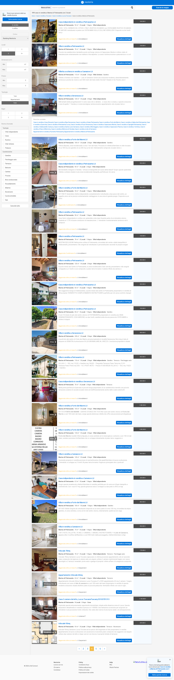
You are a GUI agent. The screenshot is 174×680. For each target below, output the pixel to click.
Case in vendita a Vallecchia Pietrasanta (133, 122)
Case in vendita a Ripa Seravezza (64, 122)
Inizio (33, 16)
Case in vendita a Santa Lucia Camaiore (66, 127)
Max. (4, 69)
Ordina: (15, 34)
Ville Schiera (9, 144)
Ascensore (9, 192)
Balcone (8, 168)
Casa (7, 136)
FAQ (110, 665)
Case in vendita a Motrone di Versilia (62, 129)
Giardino (8, 156)
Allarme (7, 188)
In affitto (15, 28)
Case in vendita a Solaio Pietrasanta (87, 122)
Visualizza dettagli (124, 39)
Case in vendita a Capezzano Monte (104, 124)
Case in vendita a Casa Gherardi (43, 122)
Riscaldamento (10, 184)
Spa (6, 200)
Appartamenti (15, 99)
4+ (22, 53)
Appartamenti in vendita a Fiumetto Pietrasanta (48, 131)
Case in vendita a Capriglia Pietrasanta (129, 124)
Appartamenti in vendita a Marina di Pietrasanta (79, 131)
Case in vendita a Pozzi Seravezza (82, 124)
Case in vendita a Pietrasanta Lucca (59, 124)
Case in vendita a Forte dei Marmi (109, 122)
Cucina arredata (10, 196)
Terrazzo (8, 164)
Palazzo (8, 148)
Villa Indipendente (11, 132)
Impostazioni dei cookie (86, 672)
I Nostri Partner (114, 667)
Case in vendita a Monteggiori (89, 127)
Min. (4, 64)
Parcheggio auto (11, 160)
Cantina (7, 172)
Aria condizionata (11, 180)
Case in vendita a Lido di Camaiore (85, 129)
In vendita (15, 25)
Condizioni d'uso (84, 665)
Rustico (7, 140)
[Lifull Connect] (142, 667)
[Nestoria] (87, 3)
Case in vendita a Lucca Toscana (61, 16)
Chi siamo (57, 667)
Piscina (7, 176)
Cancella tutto (15, 206)
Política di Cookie (84, 670)
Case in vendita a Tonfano (131, 127)
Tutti (15, 96)
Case (15, 103)
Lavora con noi (58, 665)
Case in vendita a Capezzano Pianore (111, 127)
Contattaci (57, 670)
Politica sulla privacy (85, 667)
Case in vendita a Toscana (43, 16)
